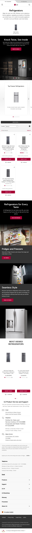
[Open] (8, 157)
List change (30, 126)
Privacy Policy (11, 517)
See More (6, 258)
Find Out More (7, 300)
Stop (18, 78)
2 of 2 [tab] (16, 398)
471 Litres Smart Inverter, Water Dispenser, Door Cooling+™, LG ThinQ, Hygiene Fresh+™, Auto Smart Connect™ (8, 181)
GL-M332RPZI (7, 150)
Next (28, 99)
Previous (3, 99)
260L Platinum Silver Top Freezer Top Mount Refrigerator (23, 147)
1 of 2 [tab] (15, 398)
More (27, 455)
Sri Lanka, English (8, 512)
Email (3, 474)
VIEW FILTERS (15, 122)
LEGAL (24, 517)
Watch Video (16, 49)
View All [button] (29, 130)
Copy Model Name (11, 150)
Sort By (2, 126)
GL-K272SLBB (23, 150)
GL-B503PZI (7, 183)
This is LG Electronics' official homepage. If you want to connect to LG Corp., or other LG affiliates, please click (16, 525)
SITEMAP (4, 517)
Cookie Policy (18, 517)
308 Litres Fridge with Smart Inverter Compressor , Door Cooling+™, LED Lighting (8, 147)
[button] (8, 162)
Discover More (16, 217)
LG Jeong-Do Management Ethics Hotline (15, 530)
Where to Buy (8, 159)
